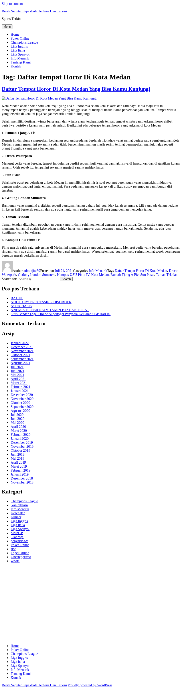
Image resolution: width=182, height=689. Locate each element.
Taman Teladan (167, 274)
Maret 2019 (19, 466)
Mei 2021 (17, 375)
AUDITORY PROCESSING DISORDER (41, 302)
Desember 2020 (22, 395)
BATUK (17, 298)
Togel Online (20, 553)
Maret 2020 (19, 430)
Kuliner (16, 517)
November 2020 (22, 399)
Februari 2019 (20, 470)
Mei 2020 (17, 422)
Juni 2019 (17, 454)
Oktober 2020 (20, 403)
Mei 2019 (17, 458)
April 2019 (18, 462)
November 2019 (22, 446)
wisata (15, 561)
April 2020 (18, 426)
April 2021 (18, 379)
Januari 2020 (20, 438)
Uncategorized (21, 557)
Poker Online (20, 38)
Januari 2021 (20, 391)
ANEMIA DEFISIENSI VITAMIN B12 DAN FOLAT (50, 310)
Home (15, 34)
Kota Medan (100, 274)
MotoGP (17, 533)
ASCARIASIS (21, 306)
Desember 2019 (22, 442)
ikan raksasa (19, 505)
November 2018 (22, 482)
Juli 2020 (17, 414)
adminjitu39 (32, 271)
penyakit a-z (19, 541)
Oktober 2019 (20, 450)
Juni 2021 (17, 371)
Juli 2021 (17, 367)
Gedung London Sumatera (36, 274)
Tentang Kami (21, 62)
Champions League (24, 42)
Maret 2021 (19, 383)
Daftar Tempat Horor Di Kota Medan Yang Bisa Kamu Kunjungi (76, 89)
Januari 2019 (20, 474)
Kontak (16, 66)
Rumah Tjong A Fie (124, 274)
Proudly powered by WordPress (90, 685)
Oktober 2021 (20, 355)
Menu (7, 26)
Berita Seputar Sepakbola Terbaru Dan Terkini (34, 11)
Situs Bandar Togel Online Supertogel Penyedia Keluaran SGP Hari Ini (61, 314)
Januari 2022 (20, 343)
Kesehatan (18, 513)
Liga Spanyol (20, 54)
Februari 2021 (20, 387)
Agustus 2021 (20, 363)
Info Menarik (20, 58)
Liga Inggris (19, 46)
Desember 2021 (22, 347)
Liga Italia (18, 50)
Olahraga (17, 537)
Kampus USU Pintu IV (73, 274)
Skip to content (12, 4)
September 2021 (22, 359)
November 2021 (22, 351)
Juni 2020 (17, 418)
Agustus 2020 (20, 411)
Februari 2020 (20, 434)
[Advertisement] (91, 605)
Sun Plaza (147, 274)
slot (13, 549)
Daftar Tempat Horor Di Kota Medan (141, 271)
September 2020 (22, 407)
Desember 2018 (22, 478)
